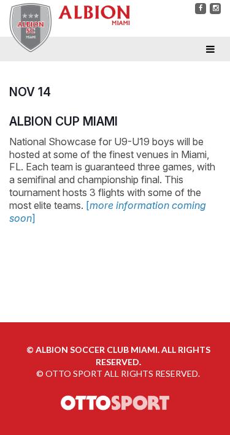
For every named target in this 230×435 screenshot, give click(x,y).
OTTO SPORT (73, 373)
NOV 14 (30, 92)
